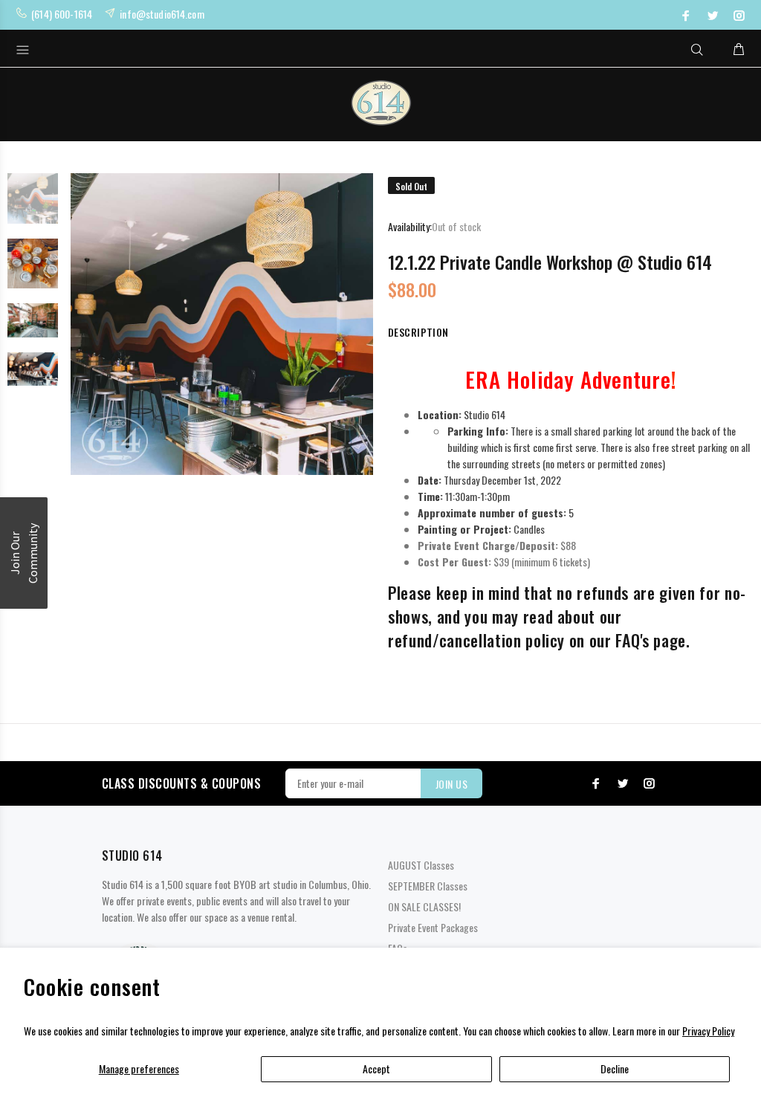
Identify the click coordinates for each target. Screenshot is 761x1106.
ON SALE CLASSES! (424, 906)
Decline (614, 1068)
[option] (32, 206)
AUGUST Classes (421, 865)
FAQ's (632, 640)
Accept (376, 1068)
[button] (24, 553)
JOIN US (451, 784)
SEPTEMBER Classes (427, 885)
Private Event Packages (433, 927)
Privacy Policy (708, 1030)
